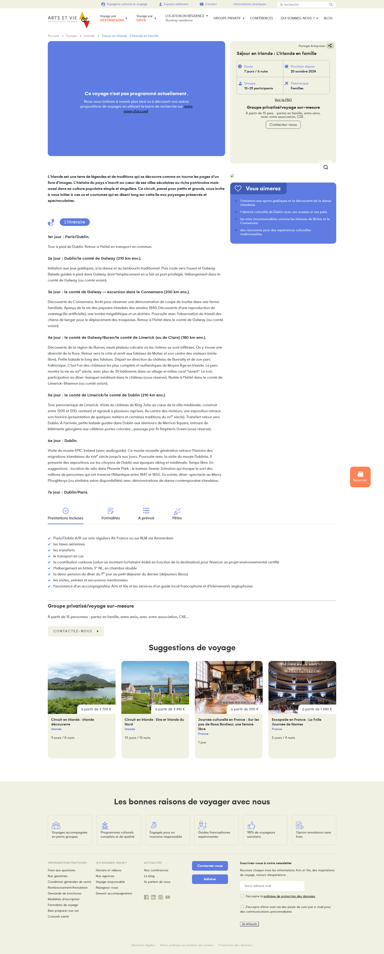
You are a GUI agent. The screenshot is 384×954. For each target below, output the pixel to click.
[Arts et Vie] (69, 20)
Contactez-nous (283, 125)
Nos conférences (156, 870)
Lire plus (82, 709)
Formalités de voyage (63, 905)
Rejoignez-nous (107, 887)
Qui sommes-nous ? (298, 18)
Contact (211, 4)
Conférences (261, 18)
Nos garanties (58, 876)
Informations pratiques (250, 4)
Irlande (89, 36)
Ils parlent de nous (157, 882)
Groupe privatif (227, 18)
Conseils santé (58, 916)
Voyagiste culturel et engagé (127, 4)
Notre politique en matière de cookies (187, 945)
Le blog (149, 876)
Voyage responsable (110, 882)
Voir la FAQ (283, 100)
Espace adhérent (176, 4)
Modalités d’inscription (64, 899)
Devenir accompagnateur (114, 893)
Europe (72, 36)
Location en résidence (184, 18)
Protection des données (236, 945)
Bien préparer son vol (63, 910)
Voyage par (112, 18)
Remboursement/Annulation (68, 887)
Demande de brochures (65, 893)
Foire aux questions (61, 870)
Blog (328, 18)
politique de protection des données (289, 896)
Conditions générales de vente (69, 882)
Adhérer (210, 879)
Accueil (54, 36)
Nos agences (105, 876)
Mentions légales (143, 945)
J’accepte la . (280, 896)
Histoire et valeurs (109, 870)
